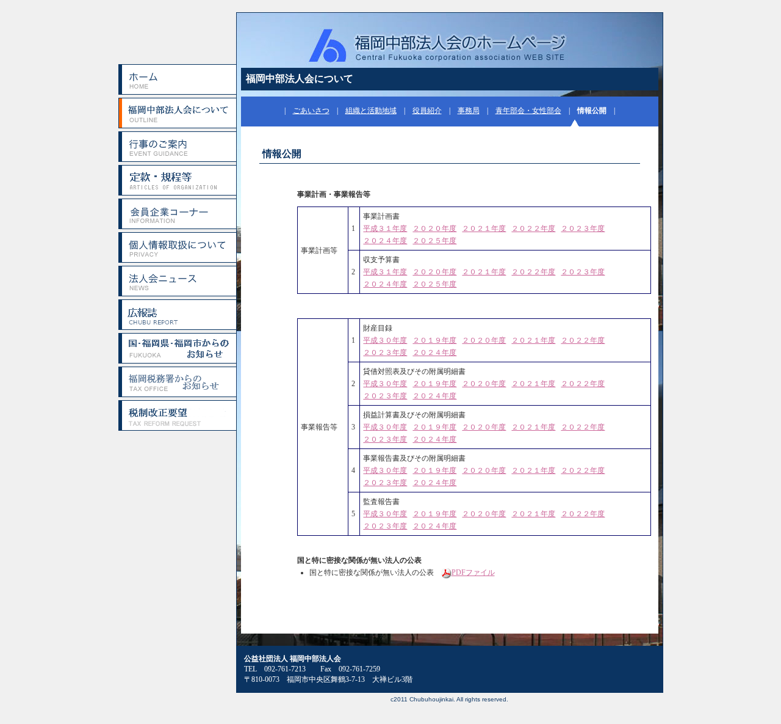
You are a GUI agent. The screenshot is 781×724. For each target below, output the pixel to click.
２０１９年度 (434, 340)
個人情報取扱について (177, 247)
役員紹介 (427, 110)
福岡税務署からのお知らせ (177, 382)
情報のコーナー (177, 214)
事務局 (469, 110)
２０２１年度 (484, 228)
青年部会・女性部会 (528, 110)
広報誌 (177, 314)
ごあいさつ (311, 110)
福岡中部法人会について (177, 113)
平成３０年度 (385, 340)
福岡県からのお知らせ (177, 348)
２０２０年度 (434, 228)
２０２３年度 (583, 228)
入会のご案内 (177, 180)
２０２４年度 (385, 240)
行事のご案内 (177, 146)
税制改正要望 (177, 415)
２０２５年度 (434, 240)
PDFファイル (473, 572)
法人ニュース (177, 281)
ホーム (177, 79)
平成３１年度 (385, 228)
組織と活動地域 (371, 110)
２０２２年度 (533, 228)
